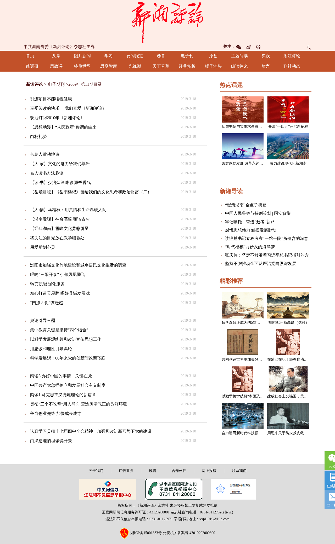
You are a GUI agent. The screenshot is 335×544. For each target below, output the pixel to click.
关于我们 (96, 471)
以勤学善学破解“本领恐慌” (243, 396)
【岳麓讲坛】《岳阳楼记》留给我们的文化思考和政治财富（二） (91, 192)
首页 (30, 56)
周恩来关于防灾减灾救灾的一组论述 (296, 433)
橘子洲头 (213, 66)
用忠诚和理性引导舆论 (51, 348)
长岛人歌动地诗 (44, 154)
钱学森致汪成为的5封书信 (243, 323)
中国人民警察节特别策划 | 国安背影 (258, 213)
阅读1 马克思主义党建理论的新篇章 (63, 394)
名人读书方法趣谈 (47, 173)
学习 (108, 56)
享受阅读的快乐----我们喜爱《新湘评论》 (68, 108)
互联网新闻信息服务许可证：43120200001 (136, 512)
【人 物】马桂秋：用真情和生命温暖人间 (68, 209)
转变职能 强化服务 (47, 284)
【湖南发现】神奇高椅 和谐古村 (60, 219)
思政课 (56, 66)
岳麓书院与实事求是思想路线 (245, 127)
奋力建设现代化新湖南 (288, 163)
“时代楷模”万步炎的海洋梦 (250, 247)
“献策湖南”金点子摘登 (245, 205)
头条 (56, 56)
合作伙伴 (179, 471)
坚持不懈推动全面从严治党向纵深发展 (260, 263)
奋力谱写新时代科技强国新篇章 (247, 433)
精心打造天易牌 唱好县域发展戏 (60, 293)
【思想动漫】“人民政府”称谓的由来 (63, 127)
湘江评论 (291, 56)
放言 (265, 66)
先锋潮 (135, 66)
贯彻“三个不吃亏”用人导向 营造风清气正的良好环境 (78, 404)
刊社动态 (291, 66)
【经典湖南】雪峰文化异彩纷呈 (59, 228)
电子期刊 (56, 84)
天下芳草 (161, 66)
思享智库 (108, 66)
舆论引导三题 (42, 320)
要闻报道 (134, 56)
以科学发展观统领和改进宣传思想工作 (65, 339)
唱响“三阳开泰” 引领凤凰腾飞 (57, 274)
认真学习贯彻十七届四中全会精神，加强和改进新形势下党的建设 (91, 431)
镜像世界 (82, 66)
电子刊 (187, 56)
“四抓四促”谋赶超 (46, 302)
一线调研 (30, 66)
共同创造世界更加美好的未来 (245, 359)
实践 (265, 56)
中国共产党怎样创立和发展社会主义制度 (67, 385)
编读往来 (239, 66)
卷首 (161, 56)
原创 (213, 56)
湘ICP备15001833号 (146, 533)
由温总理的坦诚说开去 (51, 440)
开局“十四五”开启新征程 (288, 127)
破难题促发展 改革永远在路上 (246, 163)
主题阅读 (239, 56)
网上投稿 (209, 471)
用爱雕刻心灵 (42, 247)
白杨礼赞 (38, 136)
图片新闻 (82, 56)
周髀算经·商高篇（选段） (288, 323)
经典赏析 (187, 66)
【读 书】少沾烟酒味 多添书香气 (60, 182)
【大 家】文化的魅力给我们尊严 (60, 163)
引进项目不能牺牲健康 (51, 99)
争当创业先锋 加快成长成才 (55, 413)
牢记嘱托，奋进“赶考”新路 (250, 221)
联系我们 (239, 471)
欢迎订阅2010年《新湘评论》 (57, 117)
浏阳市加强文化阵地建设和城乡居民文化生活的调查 (78, 265)
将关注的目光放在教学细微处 (57, 238)
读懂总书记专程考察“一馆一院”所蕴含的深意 (266, 238)
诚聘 (152, 471)
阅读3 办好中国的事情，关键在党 (61, 376)
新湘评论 (34, 84)
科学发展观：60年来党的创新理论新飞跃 (67, 358)
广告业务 (126, 471)
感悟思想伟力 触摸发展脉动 (250, 230)
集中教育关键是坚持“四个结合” (59, 330)
